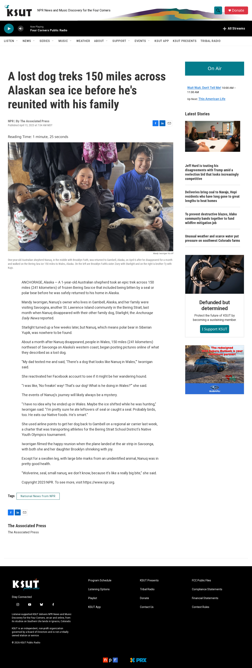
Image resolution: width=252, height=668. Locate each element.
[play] (9, 28)
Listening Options (99, 589)
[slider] (27, 28)
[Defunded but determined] (214, 274)
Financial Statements (205, 598)
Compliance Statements (207, 589)
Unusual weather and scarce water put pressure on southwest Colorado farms (212, 238)
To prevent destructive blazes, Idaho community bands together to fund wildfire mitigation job (211, 218)
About (99, 41)
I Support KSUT (214, 329)
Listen (9, 41)
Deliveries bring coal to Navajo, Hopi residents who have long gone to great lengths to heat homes (212, 196)
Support (119, 41)
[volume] (20, 28)
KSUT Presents (185, 41)
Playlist (92, 598)
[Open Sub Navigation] (17, 41)
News (27, 41)
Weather (83, 41)
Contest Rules (200, 607)
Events (140, 41)
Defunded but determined (214, 305)
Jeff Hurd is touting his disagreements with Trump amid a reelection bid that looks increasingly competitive (212, 172)
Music (63, 41)
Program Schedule (99, 580)
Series (45, 41)
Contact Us (147, 607)
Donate (238, 10)
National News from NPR (38, 496)
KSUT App (162, 41)
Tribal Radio (211, 41)
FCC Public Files (201, 580)
